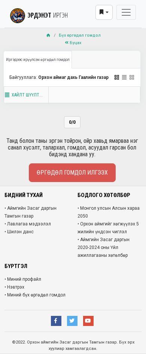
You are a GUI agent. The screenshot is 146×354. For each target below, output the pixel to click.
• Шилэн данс (19, 231)
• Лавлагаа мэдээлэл (27, 224)
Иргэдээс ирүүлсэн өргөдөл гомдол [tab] (38, 60)
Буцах (75, 42)
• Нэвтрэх (14, 287)
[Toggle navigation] (126, 12)
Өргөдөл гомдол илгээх (72, 172)
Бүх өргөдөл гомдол (80, 35)
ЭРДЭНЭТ (48, 14)
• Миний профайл (22, 279)
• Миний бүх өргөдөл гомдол (35, 295)
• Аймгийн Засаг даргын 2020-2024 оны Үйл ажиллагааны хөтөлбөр (103, 247)
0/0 (72, 122)
